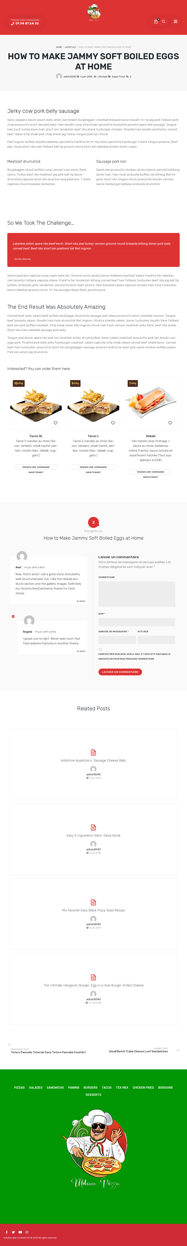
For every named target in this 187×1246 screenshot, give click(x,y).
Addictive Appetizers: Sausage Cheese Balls (93, 760)
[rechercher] (163, 22)
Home (59, 47)
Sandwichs (55, 1087)
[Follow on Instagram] (27, 1232)
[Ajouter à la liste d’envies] (55, 423)
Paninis (73, 1087)
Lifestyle (70, 47)
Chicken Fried (143, 1087)
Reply (82, 601)
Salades (36, 1087)
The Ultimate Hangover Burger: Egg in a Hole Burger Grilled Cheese (93, 985)
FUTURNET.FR (23, 1238)
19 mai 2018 (95, 1002)
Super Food (118, 76)
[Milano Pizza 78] (93, 14)
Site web (143, 631)
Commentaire (106, 577)
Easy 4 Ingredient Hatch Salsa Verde (93, 835)
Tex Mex (122, 1087)
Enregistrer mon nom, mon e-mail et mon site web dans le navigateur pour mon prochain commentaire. (134, 656)
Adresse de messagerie (113, 631)
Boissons (165, 1087)
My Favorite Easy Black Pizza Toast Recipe (93, 910)
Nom (101, 613)
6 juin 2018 (86, 76)
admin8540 (69, 76)
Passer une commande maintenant (36, 468)
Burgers (91, 1087)
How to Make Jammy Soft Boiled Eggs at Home (93, 61)
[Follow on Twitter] (13, 1232)
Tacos (107, 1087)
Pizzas (19, 1087)
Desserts (93, 1095)
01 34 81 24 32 (27, 23)
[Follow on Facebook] (6, 1232)
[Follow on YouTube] (20, 1232)
